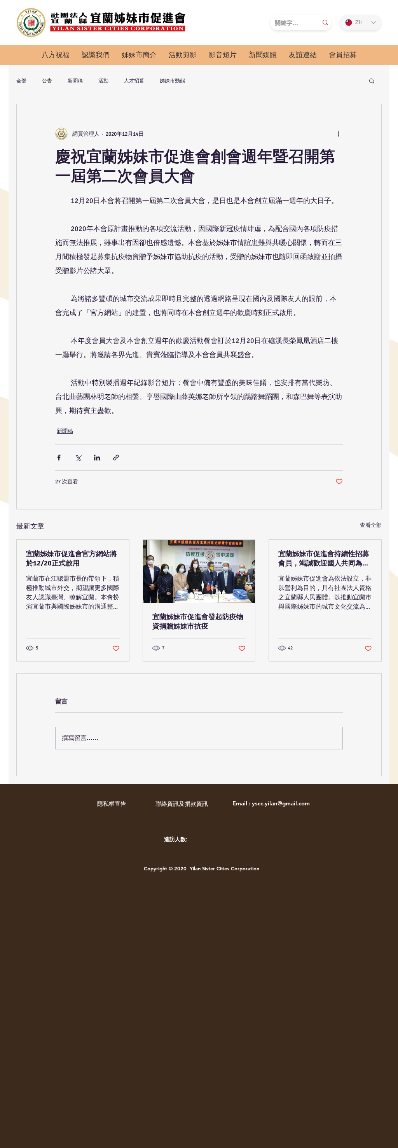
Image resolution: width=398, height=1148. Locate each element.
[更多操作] (338, 133)
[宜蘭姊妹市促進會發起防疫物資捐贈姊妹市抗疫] (199, 571)
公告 (47, 80)
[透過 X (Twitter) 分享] (78, 457)
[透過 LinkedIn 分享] (97, 457)
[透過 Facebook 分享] (59, 457)
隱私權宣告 (111, 803)
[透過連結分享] (116, 457)
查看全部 (371, 525)
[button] (95, 55)
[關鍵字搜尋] (325, 22)
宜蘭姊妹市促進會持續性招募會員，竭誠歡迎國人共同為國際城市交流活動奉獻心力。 (323, 559)
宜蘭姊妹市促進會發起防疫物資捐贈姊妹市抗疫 (197, 621)
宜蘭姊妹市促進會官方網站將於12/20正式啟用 (71, 558)
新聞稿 (75, 80)
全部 (21, 80)
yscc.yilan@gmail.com (281, 803)
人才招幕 (134, 80)
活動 (103, 80)
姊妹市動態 (172, 80)
